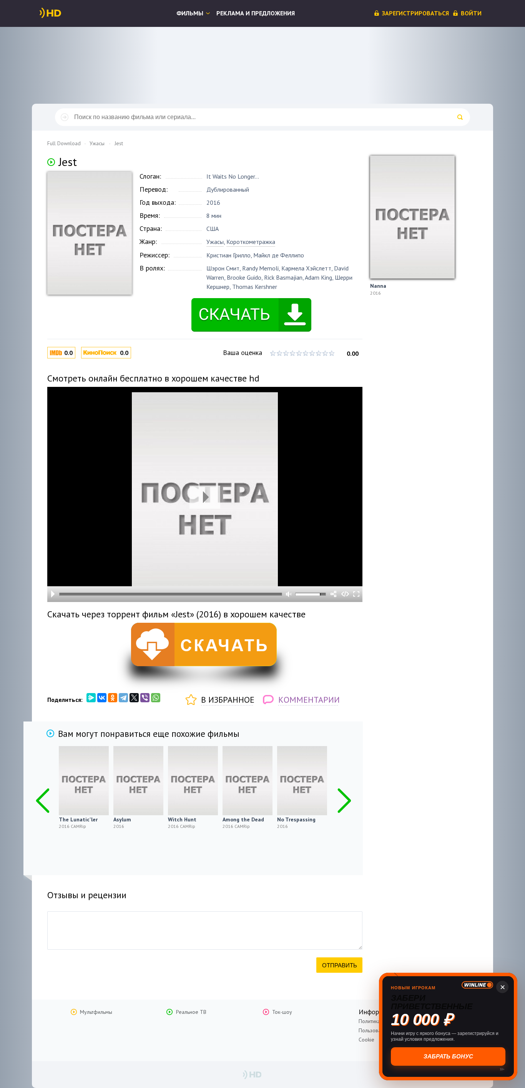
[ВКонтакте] (101, 697)
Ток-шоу (282, 1011)
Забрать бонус (448, 1056)
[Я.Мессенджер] (91, 697)
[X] (134, 697)
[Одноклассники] (112, 697)
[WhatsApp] (155, 697)
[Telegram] (123, 697)
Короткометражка (250, 241)
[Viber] (145, 697)
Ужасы (215, 241)
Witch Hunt (182, 819)
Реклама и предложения (255, 13)
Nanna (378, 285)
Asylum (122, 819)
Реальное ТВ (191, 1011)
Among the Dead (243, 819)
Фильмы (189, 13)
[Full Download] (63, 13)
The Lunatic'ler (78, 819)
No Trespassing (296, 819)
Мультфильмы (96, 1011)
